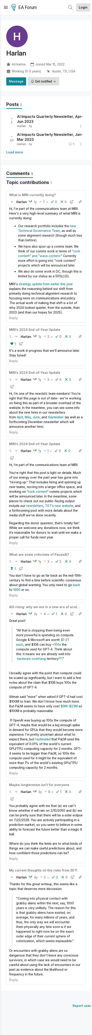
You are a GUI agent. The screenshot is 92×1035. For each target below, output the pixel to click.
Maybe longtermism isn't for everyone (39, 785)
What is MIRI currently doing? (32, 195)
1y (35, 202)
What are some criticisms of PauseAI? (39, 554)
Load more (14, 152)
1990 (16, 589)
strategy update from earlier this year (46, 284)
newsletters (34, 506)
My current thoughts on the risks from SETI (43, 870)
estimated (43, 739)
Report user (82, 1006)
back (76, 585)
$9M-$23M (69, 706)
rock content (37, 491)
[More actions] (81, 126)
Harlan (21, 126)
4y (36, 877)
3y (36, 614)
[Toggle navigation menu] (6, 7)
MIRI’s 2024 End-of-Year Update (34, 330)
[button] (12, 201)
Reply (13, 318)
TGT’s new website (59, 506)
